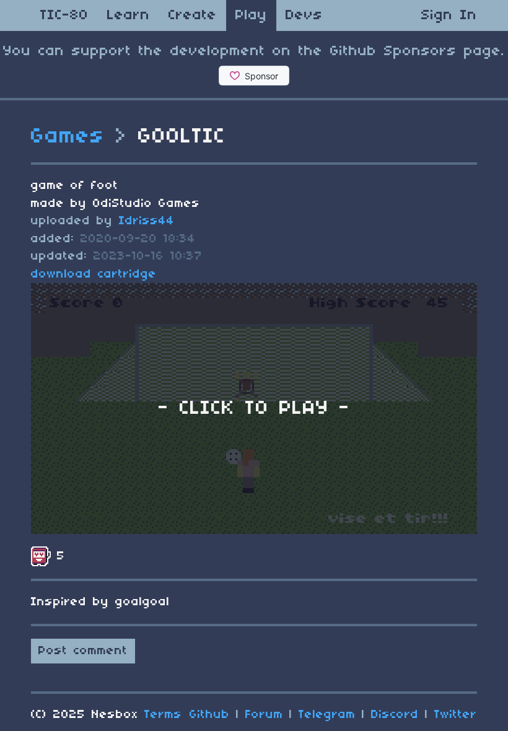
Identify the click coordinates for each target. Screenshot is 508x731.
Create (193, 15)
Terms (163, 715)
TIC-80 (64, 15)
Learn (128, 15)
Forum (264, 715)
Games (68, 137)
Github (210, 715)
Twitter (455, 715)
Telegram (327, 715)
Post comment (83, 651)
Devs (304, 15)
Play (251, 15)
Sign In (449, 15)
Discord (395, 715)
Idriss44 (147, 221)
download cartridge (94, 274)
